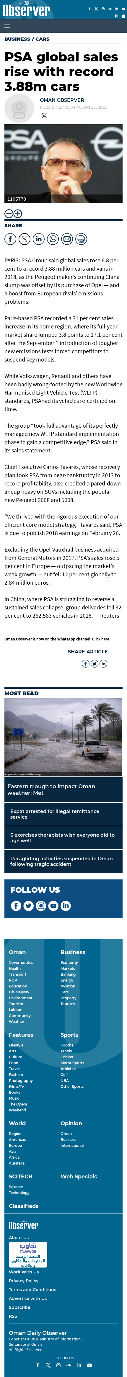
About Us (19, 1237)
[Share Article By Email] (67, 237)
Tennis (66, 1051)
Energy (67, 980)
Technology (19, 1192)
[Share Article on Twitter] (24, 237)
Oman (66, 1133)
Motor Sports (72, 1063)
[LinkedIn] (117, 9)
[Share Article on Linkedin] (39, 237)
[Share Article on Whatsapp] (53, 237)
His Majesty (19, 992)
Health (15, 968)
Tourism (16, 1004)
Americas (17, 1139)
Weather (16, 1021)
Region (15, 1133)
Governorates (21, 962)
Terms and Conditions (32, 1289)
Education (18, 986)
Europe (15, 1145)
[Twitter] (96, 9)
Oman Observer (62, 100)
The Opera (18, 1104)
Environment (20, 998)
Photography (21, 1080)
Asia (12, 1151)
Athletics (68, 1069)
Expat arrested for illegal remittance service (54, 814)
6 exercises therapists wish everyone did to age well (62, 837)
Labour (15, 1010)
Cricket (67, 1057)
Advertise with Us (28, 1298)
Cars (65, 992)
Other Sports (72, 1086)
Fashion (16, 1074)
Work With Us (24, 1272)
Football (68, 1045)
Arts (12, 1051)
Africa (14, 1157)
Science (16, 1187)
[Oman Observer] (25, 9)
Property (68, 998)
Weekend (17, 1110)
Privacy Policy (23, 1280)
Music (14, 1098)
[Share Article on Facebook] (10, 237)
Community (20, 1015)
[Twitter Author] (44, 116)
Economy (69, 962)
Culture (15, 1057)
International (72, 1145)
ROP (13, 980)
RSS (13, 1316)
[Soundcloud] (110, 9)
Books (14, 1092)
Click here (100, 639)
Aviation (68, 986)
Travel (14, 1069)
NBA (65, 1080)
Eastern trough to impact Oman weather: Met (51, 789)
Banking (68, 974)
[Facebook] (89, 9)
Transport (17, 974)
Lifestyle (16, 1045)
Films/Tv (16, 1086)
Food (13, 1063)
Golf (64, 1074)
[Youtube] (123, 9)
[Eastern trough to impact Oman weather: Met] (63, 737)
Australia (17, 1163)
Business (17, 39)
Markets (68, 968)
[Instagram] (103, 9)
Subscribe (19, 1307)
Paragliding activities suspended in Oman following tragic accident (61, 861)
